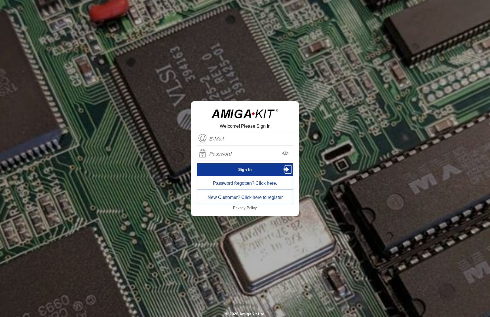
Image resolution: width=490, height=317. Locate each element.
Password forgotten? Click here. (245, 183)
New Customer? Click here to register (245, 197)
